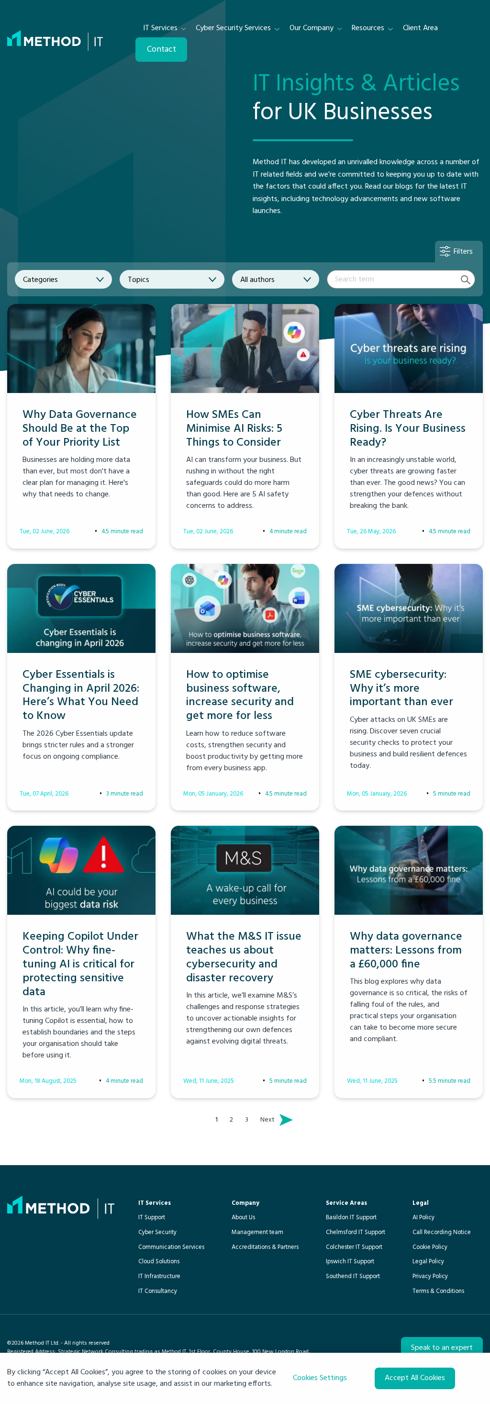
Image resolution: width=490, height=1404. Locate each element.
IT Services (154, 1203)
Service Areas (346, 1203)
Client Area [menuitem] (420, 28)
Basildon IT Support (351, 1218)
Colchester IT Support (354, 1247)
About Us (243, 1218)
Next (269, 1119)
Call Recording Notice (441, 1232)
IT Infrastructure (159, 1276)
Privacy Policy (430, 1276)
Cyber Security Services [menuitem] (233, 28)
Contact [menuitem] (161, 49)
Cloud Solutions (158, 1262)
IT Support (151, 1218)
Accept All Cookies (415, 1378)
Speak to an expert (442, 1348)
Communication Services (171, 1247)
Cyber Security (157, 1232)
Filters (463, 252)
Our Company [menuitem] (312, 28)
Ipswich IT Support (350, 1262)
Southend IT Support (353, 1276)
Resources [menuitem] (368, 28)
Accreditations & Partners (265, 1247)
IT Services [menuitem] (160, 28)
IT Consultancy (157, 1291)
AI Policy (423, 1218)
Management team (257, 1232)
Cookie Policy (429, 1247)
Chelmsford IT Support (355, 1232)
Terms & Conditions (438, 1291)
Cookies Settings (320, 1378)
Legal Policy (428, 1262)
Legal (420, 1203)
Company (245, 1203)
